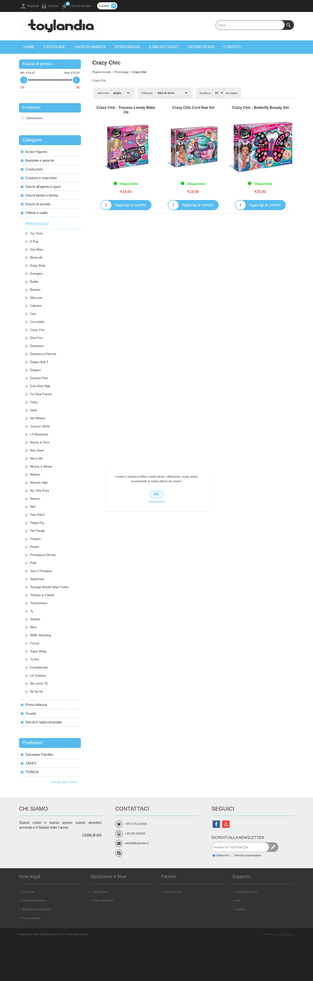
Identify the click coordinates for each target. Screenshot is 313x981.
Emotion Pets (39, 378)
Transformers (39, 603)
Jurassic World (40, 426)
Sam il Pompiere (41, 571)
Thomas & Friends (42, 595)
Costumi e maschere (41, 178)
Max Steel (37, 450)
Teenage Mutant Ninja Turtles (49, 587)
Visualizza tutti (64, 782)
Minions (35, 474)
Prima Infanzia (36, 705)
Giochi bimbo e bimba (41, 195)
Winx (33, 627)
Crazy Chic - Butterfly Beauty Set (260, 108)
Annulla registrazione (248, 855)
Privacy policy (30, 918)
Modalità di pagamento (36, 909)
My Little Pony (39, 490)
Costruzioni (33, 169)
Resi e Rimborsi (103, 900)
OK (156, 494)
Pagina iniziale (101, 72)
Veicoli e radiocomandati (43, 722)
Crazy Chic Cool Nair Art (193, 108)
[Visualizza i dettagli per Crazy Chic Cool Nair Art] (193, 147)
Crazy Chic (37, 330)
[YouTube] (226, 824)
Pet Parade (37, 531)
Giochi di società (37, 204)
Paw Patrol (37, 514)
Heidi (33, 410)
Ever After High (40, 386)
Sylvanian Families (39, 754)
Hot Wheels (37, 418)
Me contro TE (39, 683)
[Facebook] (216, 824)
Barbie (34, 281)
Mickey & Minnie (41, 466)
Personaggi (37, 224)
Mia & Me (36, 458)
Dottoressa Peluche (43, 354)
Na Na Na (36, 691)
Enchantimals (39, 667)
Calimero (36, 305)
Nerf (33, 506)
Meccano (36, 297)
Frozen (34, 643)
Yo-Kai (34, 659)
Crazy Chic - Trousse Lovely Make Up (125, 110)
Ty (31, 611)
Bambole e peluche (39, 160)
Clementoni (34, 118)
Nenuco (35, 498)
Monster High (39, 482)
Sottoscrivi (222, 855)
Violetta (35, 619)
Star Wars (36, 249)
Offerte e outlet (36, 213)
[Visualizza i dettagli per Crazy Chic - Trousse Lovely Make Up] (126, 147)
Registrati (33, 6)
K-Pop (34, 241)
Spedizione (100, 892)
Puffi (33, 563)
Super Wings (38, 651)
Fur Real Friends (41, 394)
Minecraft (36, 257)
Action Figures (36, 152)
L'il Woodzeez (39, 434)
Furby (34, 402)
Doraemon (37, 346)
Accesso (53, 6)
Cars (33, 314)
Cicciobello (37, 322)
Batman (35, 289)
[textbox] (250, 25)
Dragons (35, 370)
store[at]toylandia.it (136, 843)
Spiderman (37, 579)
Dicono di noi (172, 892)
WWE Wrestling (40, 635)
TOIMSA (32, 772)
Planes (34, 547)
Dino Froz (36, 338)
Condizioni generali (34, 900)
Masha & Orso (39, 442)
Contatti (240, 909)
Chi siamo (28, 892)
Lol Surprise (38, 675)
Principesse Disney (43, 555)
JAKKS (30, 763)
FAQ (238, 900)
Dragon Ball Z (39, 362)
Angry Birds (38, 265)
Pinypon (35, 539)
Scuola (30, 713)
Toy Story (36, 233)
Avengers (36, 273)
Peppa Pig (37, 522)
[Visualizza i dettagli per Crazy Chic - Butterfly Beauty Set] (260, 147)
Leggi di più (92, 835)
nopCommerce (285, 934)
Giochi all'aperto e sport (42, 187)
